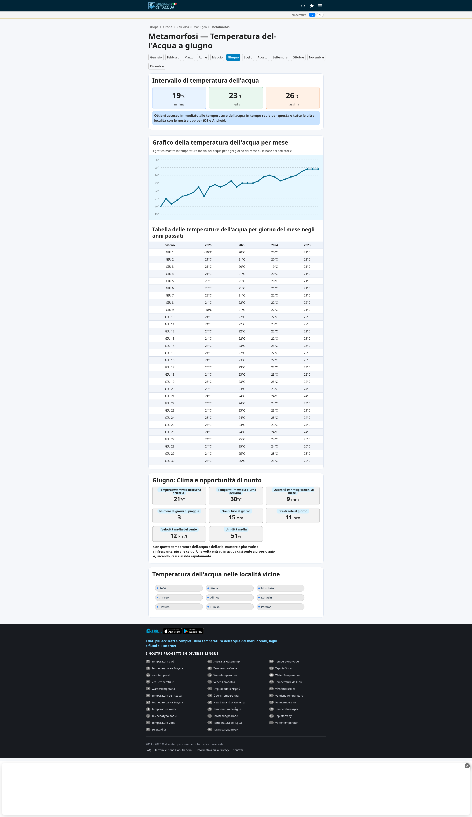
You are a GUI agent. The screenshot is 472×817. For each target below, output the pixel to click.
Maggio (217, 57)
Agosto (263, 57)
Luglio (248, 57)
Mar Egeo (200, 27)
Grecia (167, 27)
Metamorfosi (220, 27)
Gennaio (156, 57)
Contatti (238, 750)
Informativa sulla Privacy (213, 750)
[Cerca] (303, 5)
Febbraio (173, 57)
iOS (205, 120)
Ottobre (298, 57)
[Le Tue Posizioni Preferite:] (311, 5)
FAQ (148, 750)
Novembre (316, 57)
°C (311, 14)
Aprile (203, 57)
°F (320, 14)
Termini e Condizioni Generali (174, 750)
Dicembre (157, 66)
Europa (153, 27)
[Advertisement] (89, 789)
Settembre (280, 57)
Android (218, 120)
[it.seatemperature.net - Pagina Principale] (162, 5)
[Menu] (320, 5)
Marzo (189, 57)
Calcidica (183, 27)
